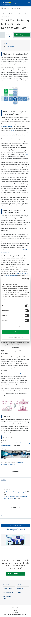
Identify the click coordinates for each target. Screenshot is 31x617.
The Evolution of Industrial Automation (15, 530)
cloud (12, 130)
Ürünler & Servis (7, 588)
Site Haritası (15, 612)
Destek (19, 592)
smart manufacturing (22, 273)
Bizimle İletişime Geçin (22, 35)
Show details (22, 327)
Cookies (15, 610)
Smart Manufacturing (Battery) (15, 492)
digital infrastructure (14, 141)
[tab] (3, 480)
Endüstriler (6, 584)
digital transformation (10, 276)
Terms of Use (15, 607)
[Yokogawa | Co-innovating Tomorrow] (6, 3)
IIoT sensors (23, 374)
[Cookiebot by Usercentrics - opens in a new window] (22, 279)
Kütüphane (20, 588)
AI (5, 156)
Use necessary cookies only (15, 337)
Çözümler (19, 584)
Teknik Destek (9, 46)
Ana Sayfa (6, 8)
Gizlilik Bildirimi (15, 609)
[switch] (27, 310)
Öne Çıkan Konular (16, 8)
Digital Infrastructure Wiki (9, 11)
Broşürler (8, 44)
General (19, 11)
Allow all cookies (15, 332)
